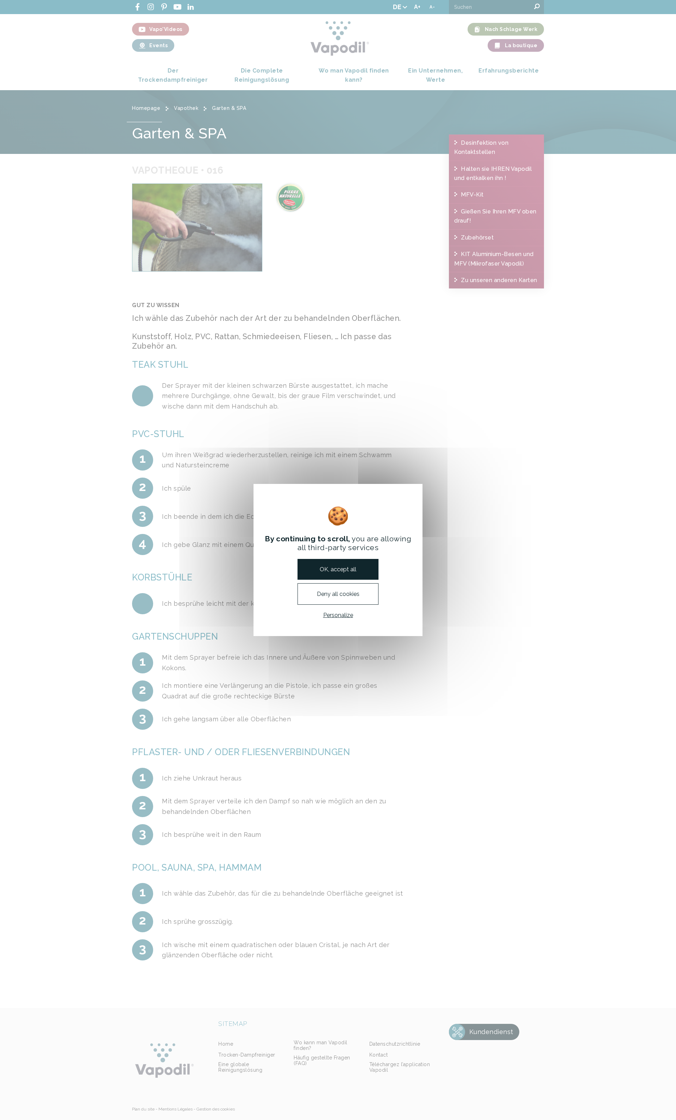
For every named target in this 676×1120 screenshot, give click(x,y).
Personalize (338, 615)
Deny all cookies (338, 594)
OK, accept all (338, 569)
